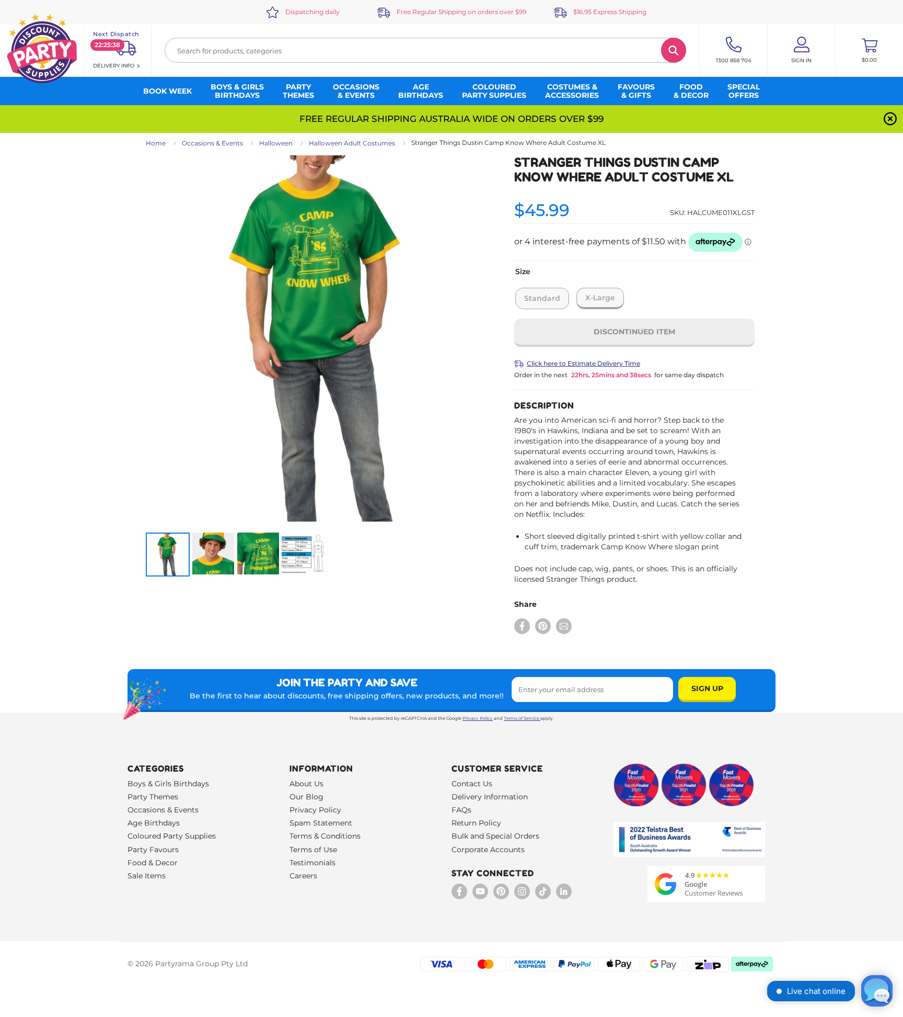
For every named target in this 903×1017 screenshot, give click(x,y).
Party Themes (153, 796)
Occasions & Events (212, 143)
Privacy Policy (477, 718)
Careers (303, 875)
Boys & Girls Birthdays (168, 783)
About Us (306, 783)
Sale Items (147, 875)
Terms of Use (313, 849)
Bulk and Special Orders (495, 836)
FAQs (461, 810)
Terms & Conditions (325, 836)
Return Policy (476, 823)
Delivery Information (490, 796)
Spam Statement (321, 823)
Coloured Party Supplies (172, 836)
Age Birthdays (154, 823)
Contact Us (472, 783)
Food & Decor (153, 862)
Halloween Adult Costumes (352, 143)
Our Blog (306, 796)
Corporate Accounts (488, 849)
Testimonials (312, 862)
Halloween (276, 143)
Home (156, 143)
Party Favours (153, 849)
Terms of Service (521, 718)
